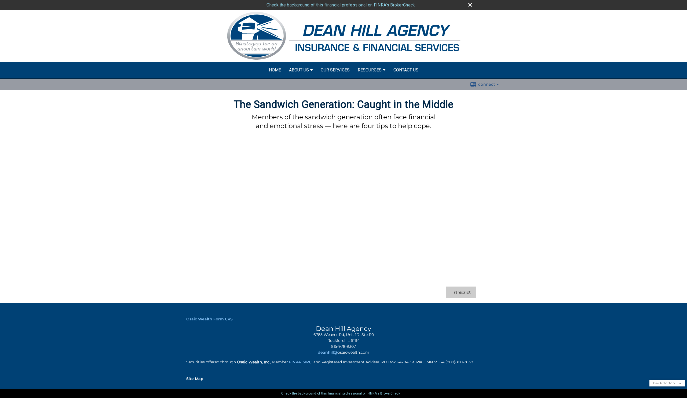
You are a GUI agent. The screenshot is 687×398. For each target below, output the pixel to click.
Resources (370, 70)
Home (275, 70)
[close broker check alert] (470, 5)
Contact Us (405, 70)
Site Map (194, 378)
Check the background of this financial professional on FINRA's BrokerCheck (340, 5)
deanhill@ (328, 352)
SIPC (307, 362)
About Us (299, 70)
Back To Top (664, 383)
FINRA (295, 362)
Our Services (335, 70)
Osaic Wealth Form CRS (209, 319)
